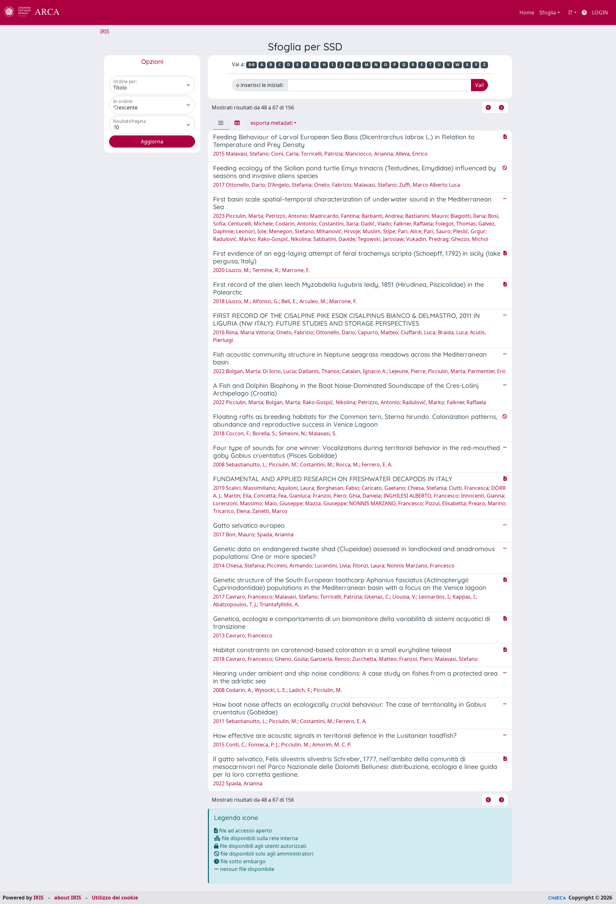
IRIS (104, 31)
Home (526, 12)
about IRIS (67, 897)
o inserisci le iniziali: (260, 85)
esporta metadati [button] (272, 122)
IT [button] (570, 12)
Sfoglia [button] (547, 12)
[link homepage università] (77, 12)
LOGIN (600, 12)
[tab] (221, 123)
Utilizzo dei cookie (115, 897)
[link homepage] (35, 12)
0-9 (251, 64)
